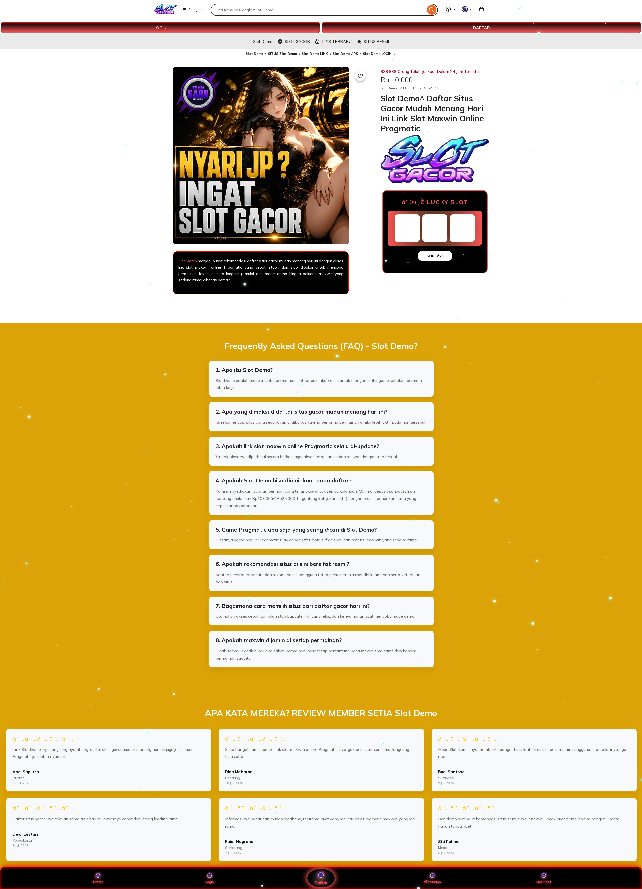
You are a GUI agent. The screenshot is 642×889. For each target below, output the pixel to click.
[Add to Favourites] (360, 75)
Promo (98, 882)
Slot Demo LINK (315, 54)
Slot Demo (254, 54)
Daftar (321, 882)
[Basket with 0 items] (481, 9)
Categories (196, 10)
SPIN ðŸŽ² (435, 256)
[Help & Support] (450, 9)
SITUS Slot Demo (282, 54)
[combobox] (318, 10)
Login (209, 882)
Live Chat (543, 882)
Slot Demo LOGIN (377, 54)
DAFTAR (481, 27)
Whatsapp (432, 882)
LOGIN (160, 27)
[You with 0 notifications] (467, 9)
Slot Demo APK (345, 54)
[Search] (432, 10)
